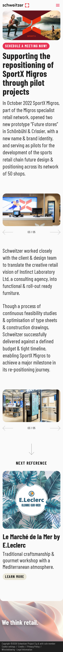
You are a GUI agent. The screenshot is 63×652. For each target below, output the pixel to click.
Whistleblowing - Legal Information (17, 649)
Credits (21, 646)
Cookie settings (8, 646)
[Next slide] (55, 232)
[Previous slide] (8, 232)
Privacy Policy (33, 646)
